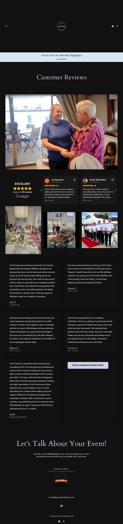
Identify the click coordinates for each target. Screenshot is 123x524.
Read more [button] (48, 200)
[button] (115, 190)
